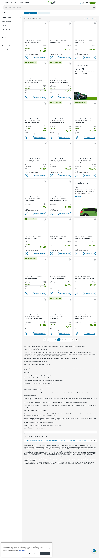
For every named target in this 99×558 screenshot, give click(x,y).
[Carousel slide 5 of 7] (37, 39)
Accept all (45, 553)
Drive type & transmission (8, 50)
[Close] (49, 544)
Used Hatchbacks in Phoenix (68, 440)
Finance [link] (21, 2)
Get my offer (78, 196)
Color (3, 54)
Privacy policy (22, 550)
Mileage (4, 37)
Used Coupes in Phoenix (51, 440)
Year (3, 33)
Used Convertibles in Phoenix (34, 440)
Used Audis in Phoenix (48, 432)
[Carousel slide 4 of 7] (36, 39)
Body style (4, 25)
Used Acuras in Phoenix (33, 432)
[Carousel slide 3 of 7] (34, 39)
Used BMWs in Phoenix (63, 432)
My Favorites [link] (87, 3)
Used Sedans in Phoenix (85, 440)
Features (4, 42)
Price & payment (6, 29)
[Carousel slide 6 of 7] (39, 39)
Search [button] (94, 7)
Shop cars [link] (6, 2)
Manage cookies (32, 553)
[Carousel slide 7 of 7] (41, 39)
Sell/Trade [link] (13, 2)
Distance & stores (6, 17)
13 (72, 339)
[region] (26, 549)
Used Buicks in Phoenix (78, 432)
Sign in (93, 2)
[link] (52, 2)
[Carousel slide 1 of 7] (30, 39)
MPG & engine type (6, 46)
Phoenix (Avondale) (43, 13)
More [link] (26, 2)
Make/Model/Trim (6, 21)
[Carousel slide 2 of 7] (32, 39)
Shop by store (33, 13)
